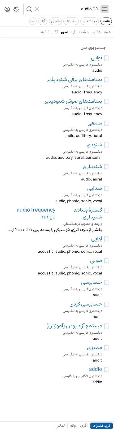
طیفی (55, 21)
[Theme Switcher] (16, 10)
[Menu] (104, 9)
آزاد (42, 21)
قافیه (45, 32)
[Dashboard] (7, 10)
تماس (60, 425)
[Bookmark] (106, 58)
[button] (29, 9)
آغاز (55, 32)
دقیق (96, 32)
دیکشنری (89, 21)
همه (106, 21)
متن (64, 32)
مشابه (83, 32)
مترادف (71, 21)
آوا (73, 32)
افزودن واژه (79, 425)
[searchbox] (69, 9)
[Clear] (37, 9)
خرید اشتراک (102, 426)
